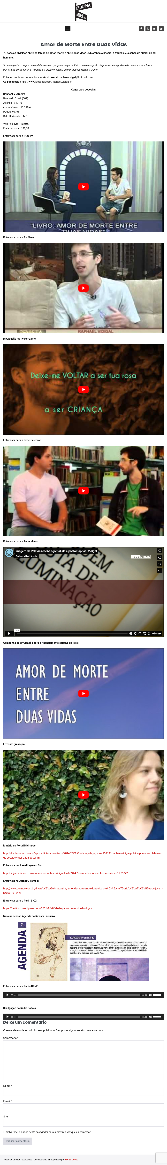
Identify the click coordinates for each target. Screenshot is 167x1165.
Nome (7, 1085)
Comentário (10, 1038)
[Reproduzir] (7, 995)
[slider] (157, 995)
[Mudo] (150, 995)
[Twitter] (154, 28)
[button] (67, 28)
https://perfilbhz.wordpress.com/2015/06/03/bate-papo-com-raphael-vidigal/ (47, 908)
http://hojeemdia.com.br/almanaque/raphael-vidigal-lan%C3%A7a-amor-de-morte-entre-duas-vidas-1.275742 (65, 873)
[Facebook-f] (141, 28)
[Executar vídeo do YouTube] (83, 186)
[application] (83, 995)
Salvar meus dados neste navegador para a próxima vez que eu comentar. (48, 1132)
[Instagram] (147, 28)
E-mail (7, 1101)
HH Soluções (71, 1159)
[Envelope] (161, 28)
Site (5, 1116)
